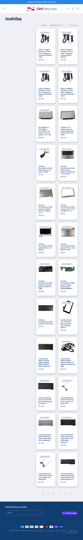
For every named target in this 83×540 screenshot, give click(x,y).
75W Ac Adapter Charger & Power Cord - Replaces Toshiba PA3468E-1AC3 (45, 92)
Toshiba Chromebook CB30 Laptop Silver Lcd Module (45, 246)
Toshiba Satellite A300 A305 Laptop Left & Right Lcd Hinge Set (45, 476)
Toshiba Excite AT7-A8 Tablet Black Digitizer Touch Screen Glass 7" (66, 323)
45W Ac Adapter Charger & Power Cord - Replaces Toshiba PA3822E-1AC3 (45, 53)
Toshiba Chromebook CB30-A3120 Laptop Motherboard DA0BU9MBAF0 (68, 284)
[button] (4, 8)
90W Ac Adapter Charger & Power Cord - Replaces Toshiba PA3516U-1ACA (68, 92)
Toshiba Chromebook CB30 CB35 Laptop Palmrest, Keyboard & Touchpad (68, 170)
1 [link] (42, 493)
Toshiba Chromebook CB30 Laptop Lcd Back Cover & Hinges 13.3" (45, 209)
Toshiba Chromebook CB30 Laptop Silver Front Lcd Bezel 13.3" (68, 208)
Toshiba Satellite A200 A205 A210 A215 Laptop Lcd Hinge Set (67, 400)
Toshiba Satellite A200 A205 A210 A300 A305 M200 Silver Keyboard (44, 437)
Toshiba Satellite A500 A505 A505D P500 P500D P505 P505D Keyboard (67, 476)
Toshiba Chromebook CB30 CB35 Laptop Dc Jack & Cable (45, 169)
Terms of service (61, 530)
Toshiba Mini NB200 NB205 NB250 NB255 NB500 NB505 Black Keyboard (44, 362)
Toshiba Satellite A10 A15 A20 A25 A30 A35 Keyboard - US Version (45, 400)
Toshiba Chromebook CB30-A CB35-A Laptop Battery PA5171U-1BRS (45, 284)
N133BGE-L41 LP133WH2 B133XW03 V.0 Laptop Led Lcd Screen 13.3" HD (44, 131)
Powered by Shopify (27, 530)
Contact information (71, 532)
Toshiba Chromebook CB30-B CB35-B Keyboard (45, 322)
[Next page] (71, 493)
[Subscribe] (41, 512)
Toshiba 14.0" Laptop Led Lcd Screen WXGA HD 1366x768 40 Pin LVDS (67, 131)
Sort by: (44, 25)
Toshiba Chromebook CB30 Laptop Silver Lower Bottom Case (68, 246)
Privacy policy (50, 530)
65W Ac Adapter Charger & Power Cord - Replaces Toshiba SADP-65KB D (67, 53)
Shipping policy (73, 530)
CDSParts (17, 530)
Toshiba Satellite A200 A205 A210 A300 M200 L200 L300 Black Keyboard (67, 438)
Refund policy (39, 530)
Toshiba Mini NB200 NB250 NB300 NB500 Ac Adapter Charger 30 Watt (68, 362)
